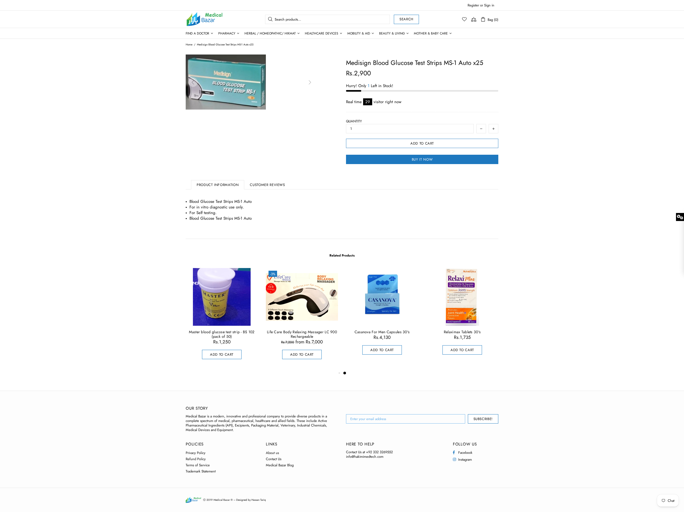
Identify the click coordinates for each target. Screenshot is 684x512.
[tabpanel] (382, 316)
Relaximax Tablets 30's (462, 332)
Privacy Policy (195, 452)
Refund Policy (196, 458)
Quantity (354, 121)
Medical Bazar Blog (280, 465)
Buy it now (422, 159)
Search (406, 19)
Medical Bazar (197, 19)
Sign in (489, 5)
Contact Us (273, 458)
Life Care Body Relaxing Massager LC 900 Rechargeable (302, 334)
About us (272, 452)
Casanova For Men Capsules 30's (382, 332)
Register (473, 5)
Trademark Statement (201, 471)
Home (189, 44)
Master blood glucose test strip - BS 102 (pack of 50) (221, 334)
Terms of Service (198, 465)
